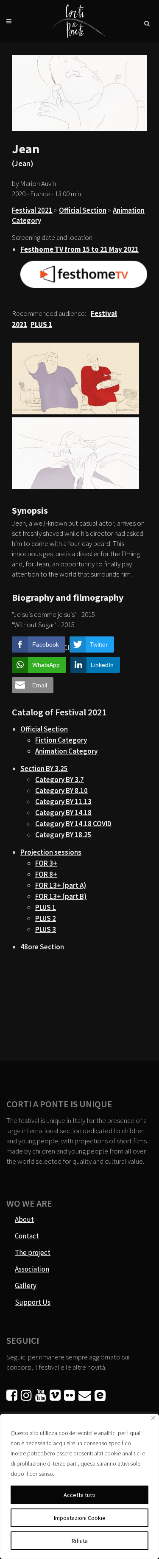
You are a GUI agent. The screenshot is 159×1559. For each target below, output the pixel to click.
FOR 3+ (46, 863)
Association (32, 1269)
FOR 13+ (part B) (60, 896)
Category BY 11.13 (63, 801)
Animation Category (66, 751)
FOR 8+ (46, 874)
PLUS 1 (45, 907)
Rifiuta (80, 1541)
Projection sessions (50, 852)
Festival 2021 (32, 210)
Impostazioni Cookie (80, 1518)
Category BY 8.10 (61, 790)
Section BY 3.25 (44, 768)
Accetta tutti (79, 1495)
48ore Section (42, 946)
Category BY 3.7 (59, 779)
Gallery (25, 1285)
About (24, 1219)
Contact (27, 1236)
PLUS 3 (45, 929)
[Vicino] (153, 1418)
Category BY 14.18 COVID (73, 823)
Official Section (82, 210)
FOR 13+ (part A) (60, 885)
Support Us (32, 1302)
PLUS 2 (45, 918)
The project (32, 1252)
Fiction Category (61, 740)
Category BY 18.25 (63, 834)
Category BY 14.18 (63, 812)
